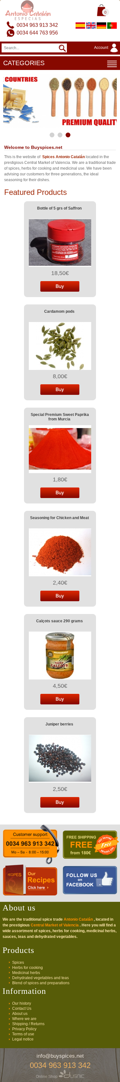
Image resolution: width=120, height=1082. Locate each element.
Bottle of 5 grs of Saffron (59, 208)
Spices (18, 962)
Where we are (24, 1019)
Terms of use (23, 1034)
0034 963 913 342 (37, 25)
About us (20, 1013)
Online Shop (47, 1076)
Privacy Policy (24, 1029)
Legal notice (23, 1039)
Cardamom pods (59, 311)
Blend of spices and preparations (40, 983)
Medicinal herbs (26, 973)
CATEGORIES (23, 62)
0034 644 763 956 (37, 32)
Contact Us (21, 1008)
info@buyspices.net (60, 1056)
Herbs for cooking (27, 967)
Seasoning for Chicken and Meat (59, 518)
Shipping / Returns (28, 1024)
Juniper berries (59, 724)
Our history (21, 1003)
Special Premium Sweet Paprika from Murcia (60, 416)
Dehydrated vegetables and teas (40, 978)
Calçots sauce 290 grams (59, 621)
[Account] (107, 52)
